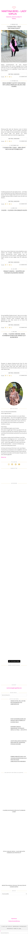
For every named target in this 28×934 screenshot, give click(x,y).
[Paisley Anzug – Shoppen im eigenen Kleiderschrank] (14, 312)
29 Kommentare (23, 141)
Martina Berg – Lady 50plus (14, 12)
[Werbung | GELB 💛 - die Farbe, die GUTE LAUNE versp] (14, 608)
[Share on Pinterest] (9, 76)
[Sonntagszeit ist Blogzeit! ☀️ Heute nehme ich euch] (14, 550)
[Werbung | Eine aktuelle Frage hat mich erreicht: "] (14, 594)
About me (3, 457)
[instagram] (9, 464)
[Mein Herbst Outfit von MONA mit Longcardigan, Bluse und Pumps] (14, 126)
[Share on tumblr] (11, 76)
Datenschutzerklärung (14, 921)
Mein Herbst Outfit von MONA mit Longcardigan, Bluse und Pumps (14, 84)
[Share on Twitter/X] (8, 76)
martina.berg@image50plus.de (14, 688)
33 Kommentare (23, 76)
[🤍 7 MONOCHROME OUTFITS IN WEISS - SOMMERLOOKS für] (14, 579)
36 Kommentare (23, 203)
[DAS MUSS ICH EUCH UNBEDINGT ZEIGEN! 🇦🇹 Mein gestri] (14, 623)
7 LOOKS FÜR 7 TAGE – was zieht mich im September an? (14, 148)
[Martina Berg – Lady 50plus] (14, 9)
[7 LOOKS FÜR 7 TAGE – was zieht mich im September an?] (14, 189)
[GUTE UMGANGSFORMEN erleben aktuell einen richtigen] (14, 536)
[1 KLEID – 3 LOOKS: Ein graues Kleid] (14, 248)
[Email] (19, 464)
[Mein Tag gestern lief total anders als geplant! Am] (14, 507)
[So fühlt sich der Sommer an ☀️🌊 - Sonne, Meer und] (14, 652)
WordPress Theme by (14, 928)
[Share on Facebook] (6, 76)
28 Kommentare (23, 327)
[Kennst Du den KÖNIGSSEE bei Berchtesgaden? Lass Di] (14, 565)
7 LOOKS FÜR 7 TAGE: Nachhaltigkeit (14, 27)
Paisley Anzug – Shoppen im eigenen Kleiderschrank (14, 272)
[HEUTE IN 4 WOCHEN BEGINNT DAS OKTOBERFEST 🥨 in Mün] (14, 521)
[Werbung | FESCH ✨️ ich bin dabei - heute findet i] (14, 492)
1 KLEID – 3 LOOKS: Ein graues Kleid (14, 210)
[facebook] (12, 464)
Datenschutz (23, 926)
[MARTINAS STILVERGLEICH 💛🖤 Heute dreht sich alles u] (14, 637)
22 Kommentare (23, 264)
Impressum (14, 918)
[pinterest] (16, 464)
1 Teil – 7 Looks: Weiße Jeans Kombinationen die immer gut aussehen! (14, 335)
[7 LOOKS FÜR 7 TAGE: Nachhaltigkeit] (14, 62)
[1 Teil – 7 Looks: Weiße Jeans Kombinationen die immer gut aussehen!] (14, 360)
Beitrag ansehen (14, 74)
